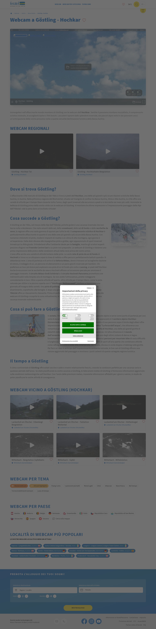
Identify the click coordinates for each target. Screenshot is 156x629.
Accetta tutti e (78, 325)
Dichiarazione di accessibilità (70, 341)
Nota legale (91, 341)
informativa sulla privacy (69, 310)
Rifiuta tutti (78, 331)
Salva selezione (78, 336)
